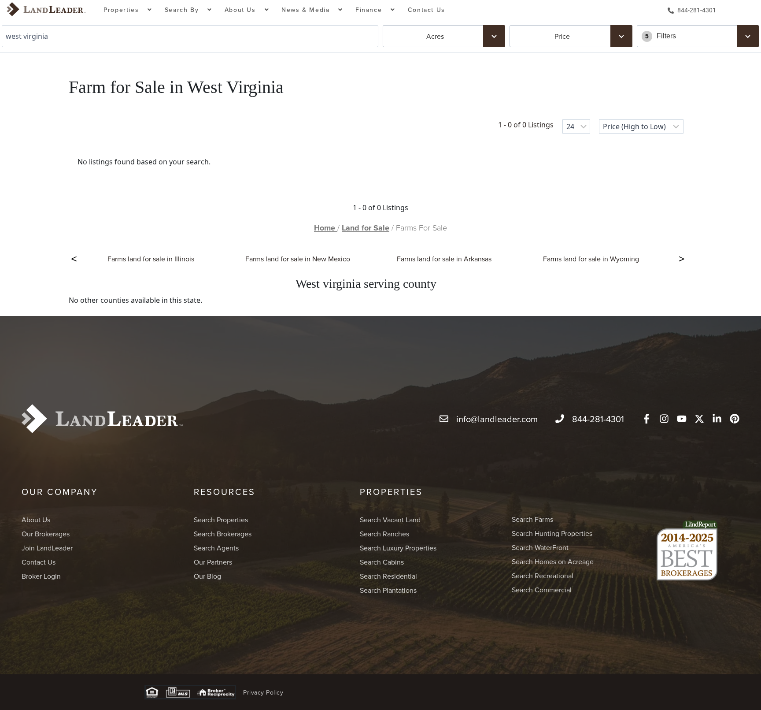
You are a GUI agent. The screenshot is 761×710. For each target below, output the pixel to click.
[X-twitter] (699, 419)
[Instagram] (664, 419)
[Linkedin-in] (717, 419)
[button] (128, 10)
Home (325, 228)
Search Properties (221, 519)
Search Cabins (382, 562)
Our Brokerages (46, 534)
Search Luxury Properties (398, 548)
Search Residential (388, 576)
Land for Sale (365, 228)
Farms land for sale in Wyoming (591, 259)
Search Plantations (388, 590)
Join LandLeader (47, 548)
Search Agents (216, 548)
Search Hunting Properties (552, 533)
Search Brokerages (222, 534)
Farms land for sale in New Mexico (297, 259)
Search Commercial (542, 590)
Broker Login (41, 576)
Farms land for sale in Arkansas (444, 259)
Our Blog (207, 576)
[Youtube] (682, 419)
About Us (36, 519)
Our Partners (213, 562)
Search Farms (532, 519)
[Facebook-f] (646, 419)
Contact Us (426, 9)
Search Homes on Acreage (553, 561)
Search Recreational (542, 575)
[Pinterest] (734, 419)
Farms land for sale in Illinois (150, 259)
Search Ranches (384, 534)
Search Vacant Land (390, 519)
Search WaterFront (540, 547)
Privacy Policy (263, 692)
